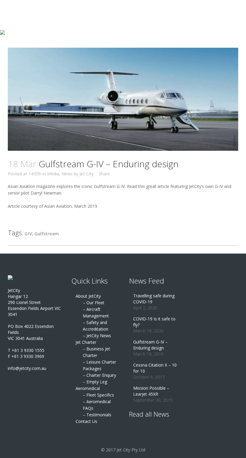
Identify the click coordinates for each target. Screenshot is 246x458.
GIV (28, 233)
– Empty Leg (95, 382)
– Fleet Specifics (98, 395)
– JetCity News (97, 335)
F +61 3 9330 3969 (26, 356)
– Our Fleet (93, 302)
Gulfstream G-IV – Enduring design (150, 345)
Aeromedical (88, 388)
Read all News (149, 413)
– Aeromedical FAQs (97, 405)
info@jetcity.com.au (27, 368)
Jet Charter (86, 342)
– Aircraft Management (96, 312)
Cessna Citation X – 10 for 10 (155, 368)
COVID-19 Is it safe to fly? (154, 322)
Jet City (87, 174)
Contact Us (86, 421)
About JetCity (88, 296)
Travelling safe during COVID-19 (154, 299)
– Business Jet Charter (96, 352)
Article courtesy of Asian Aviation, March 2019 (52, 206)
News (67, 174)
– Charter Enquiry (99, 375)
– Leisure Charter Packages (99, 365)
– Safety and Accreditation (95, 326)
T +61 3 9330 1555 (26, 350)
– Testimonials (97, 415)
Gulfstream (46, 233)
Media (53, 174)
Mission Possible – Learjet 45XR (151, 391)
